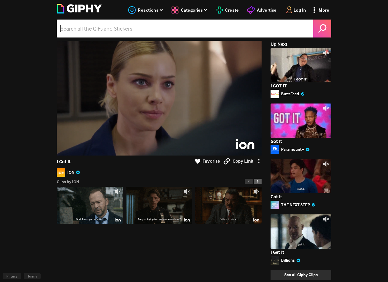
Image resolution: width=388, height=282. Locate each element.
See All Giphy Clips (301, 274)
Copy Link (243, 161)
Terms (32, 276)
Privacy (11, 276)
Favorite (211, 161)
